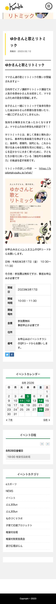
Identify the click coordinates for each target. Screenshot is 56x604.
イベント (10, 498)
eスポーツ (11, 484)
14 (40, 401)
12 (28, 401)
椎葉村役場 (12, 532)
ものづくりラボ (14, 518)
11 (21, 401)
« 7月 (9, 420)
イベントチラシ (26, 249)
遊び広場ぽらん (14, 546)
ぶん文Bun (11, 504)
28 (40, 409)
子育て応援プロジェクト (19, 525)
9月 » (46, 420)
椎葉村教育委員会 (15, 539)
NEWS (9, 491)
